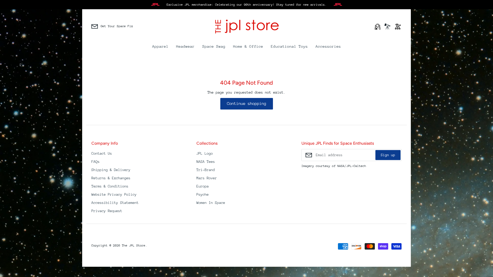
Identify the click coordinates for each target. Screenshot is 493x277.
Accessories (328, 46)
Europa (202, 186)
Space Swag (213, 46)
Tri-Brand (205, 170)
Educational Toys (289, 46)
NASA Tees (205, 162)
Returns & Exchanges (110, 178)
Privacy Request (106, 211)
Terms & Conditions (109, 186)
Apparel (160, 46)
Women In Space (210, 203)
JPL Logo (204, 153)
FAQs (95, 162)
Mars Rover (206, 178)
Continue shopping (246, 103)
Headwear (185, 46)
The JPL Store (133, 245)
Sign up (388, 155)
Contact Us (101, 153)
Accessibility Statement (115, 203)
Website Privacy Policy (114, 194)
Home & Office (248, 46)
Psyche (202, 194)
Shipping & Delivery (110, 170)
